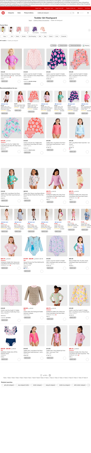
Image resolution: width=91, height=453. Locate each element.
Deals (33, 4)
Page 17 (76, 377)
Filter (4, 36)
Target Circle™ (38, 8)
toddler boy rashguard (64, 385)
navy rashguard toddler (23, 385)
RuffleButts (48, 197)
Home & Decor (46, 0)
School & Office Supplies (44, 2)
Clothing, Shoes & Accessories (35, 0)
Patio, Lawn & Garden (64, 0)
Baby (6, 2)
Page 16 (71, 377)
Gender (24, 36)
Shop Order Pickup (82, 4)
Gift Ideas (6, 4)
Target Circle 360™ (59, 8)
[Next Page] (89, 30)
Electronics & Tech (62, 2)
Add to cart (4, 81)
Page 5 (21, 377)
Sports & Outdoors (23, 2)
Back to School (14, 0)
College (20, 0)
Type (45, 36)
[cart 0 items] (88, 12)
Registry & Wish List (70, 8)
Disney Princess (27, 265)
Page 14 (62, 377)
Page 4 (17, 377)
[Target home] (3, 13)
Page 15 (66, 377)
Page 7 (30, 377)
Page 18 (81, 377)
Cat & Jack (3, 77)
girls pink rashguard (9, 385)
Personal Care (15, 2)
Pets (29, 2)
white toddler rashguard (79, 385)
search (73, 13)
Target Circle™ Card (48, 8)
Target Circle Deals (68, 4)
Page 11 (47, 377)
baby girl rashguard (50, 385)
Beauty (10, 2)
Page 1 (5, 377)
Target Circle (21, 5)
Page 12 (52, 377)
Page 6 (26, 377)
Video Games (70, 2)
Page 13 (57, 377)
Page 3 (13, 377)
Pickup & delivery (28, 13)
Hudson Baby (27, 314)
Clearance (37, 4)
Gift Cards (12, 4)
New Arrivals (43, 4)
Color (56, 36)
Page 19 (85, 377)
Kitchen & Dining (54, 0)
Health (32, 2)
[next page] (50, 375)
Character (63, 36)
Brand (50, 36)
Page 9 (38, 377)
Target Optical (28, 4)
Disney (25, 196)
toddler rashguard (37, 385)
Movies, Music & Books (80, 2)
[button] (4, 104)
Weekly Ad (75, 4)
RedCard (16, 5)
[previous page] (41, 375)
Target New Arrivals (5, 0)
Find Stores (28, 5)
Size (40, 36)
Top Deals (60, 4)
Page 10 (43, 377)
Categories (11, 13)
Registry (12, 5)
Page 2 (9, 377)
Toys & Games (54, 2)
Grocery (72, 0)
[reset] (70, 13)
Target (30, 20)
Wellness (36, 2)
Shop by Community (20, 4)
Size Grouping (32, 36)
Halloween (24, 0)
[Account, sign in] (80, 12)
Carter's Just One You (28, 77)
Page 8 (34, 377)
